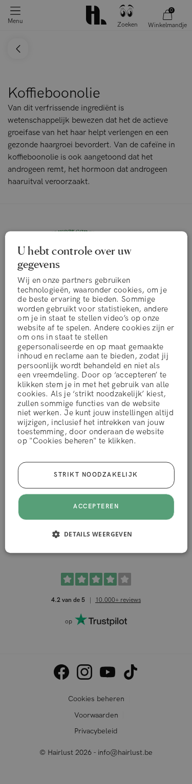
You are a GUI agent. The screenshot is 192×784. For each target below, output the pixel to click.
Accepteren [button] (96, 506)
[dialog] (96, 392)
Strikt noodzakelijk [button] (96, 475)
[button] (95, 534)
